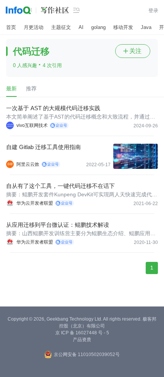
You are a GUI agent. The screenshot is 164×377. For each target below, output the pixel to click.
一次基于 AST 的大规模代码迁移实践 (53, 108)
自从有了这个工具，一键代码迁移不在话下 (60, 186)
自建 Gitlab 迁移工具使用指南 (43, 147)
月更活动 (33, 27)
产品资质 (82, 339)
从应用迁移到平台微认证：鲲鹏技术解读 (57, 224)
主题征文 (61, 27)
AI (81, 27)
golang (98, 27)
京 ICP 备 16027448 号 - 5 (82, 332)
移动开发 (123, 27)
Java (146, 27)
